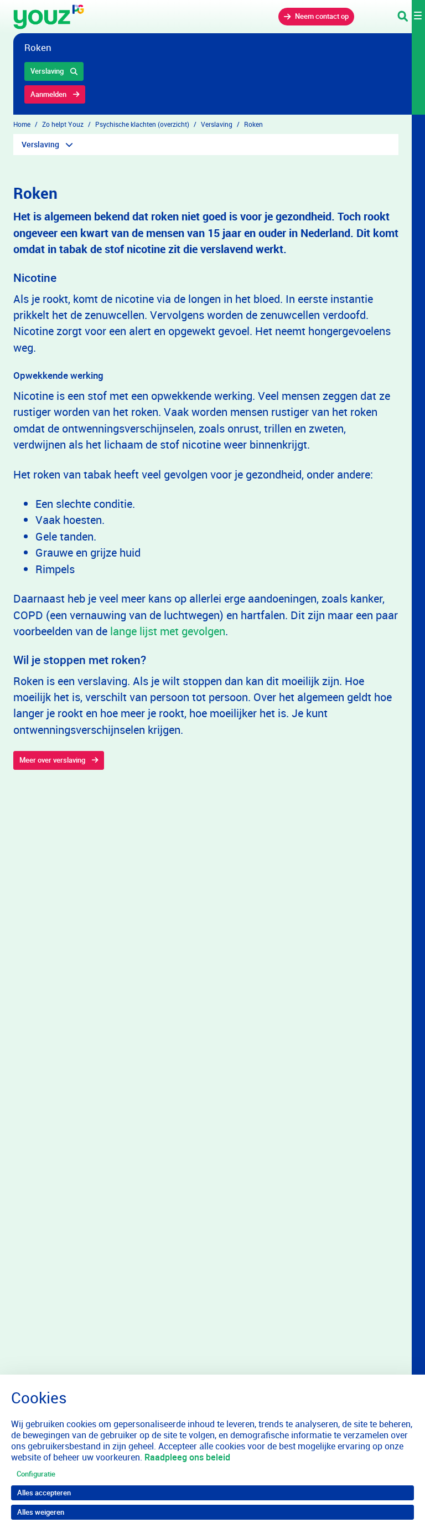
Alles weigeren (40, 1512)
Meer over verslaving (52, 760)
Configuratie (36, 1474)
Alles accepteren (44, 1493)
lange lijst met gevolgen (167, 631)
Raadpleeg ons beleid (187, 1457)
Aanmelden (48, 94)
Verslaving (47, 71)
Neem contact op (322, 16)
